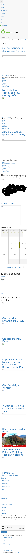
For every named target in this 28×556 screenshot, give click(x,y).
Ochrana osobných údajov (10, 547)
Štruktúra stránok (8, 550)
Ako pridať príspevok (7, 504)
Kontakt (4, 513)
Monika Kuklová (6, 75)
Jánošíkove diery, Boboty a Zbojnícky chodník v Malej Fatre (13, 452)
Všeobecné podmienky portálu (11, 544)
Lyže (3, 123)
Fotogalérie (4, 10)
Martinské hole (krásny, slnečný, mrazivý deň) (11, 92)
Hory (3, 78)
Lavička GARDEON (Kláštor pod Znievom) (13, 49)
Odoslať (4, 532)
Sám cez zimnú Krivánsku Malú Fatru (13, 319)
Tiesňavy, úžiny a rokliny (8, 167)
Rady (2, 20)
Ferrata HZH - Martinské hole (10, 474)
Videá (2, 7)
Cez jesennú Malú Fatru (11, 340)
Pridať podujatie (6, 490)
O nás (3, 510)
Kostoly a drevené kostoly (8, 163)
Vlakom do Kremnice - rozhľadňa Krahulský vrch (13, 408)
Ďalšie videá (4, 478)
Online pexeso (8, 203)
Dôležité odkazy (6, 501)
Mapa (2, 16)
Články (3, 4)
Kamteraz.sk (5, 37)
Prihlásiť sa (4, 23)
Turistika (4, 83)
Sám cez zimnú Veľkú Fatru (13, 430)
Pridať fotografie (6, 486)
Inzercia (4, 507)
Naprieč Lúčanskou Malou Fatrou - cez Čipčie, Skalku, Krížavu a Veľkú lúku (13, 363)
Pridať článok (23, 40)
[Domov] (10, 32)
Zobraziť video (5, 86)
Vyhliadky (4, 85)
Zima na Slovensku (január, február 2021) (13, 133)
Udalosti (3, 13)
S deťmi (4, 81)
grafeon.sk (16, 552)
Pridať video (5, 483)
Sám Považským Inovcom (11, 386)
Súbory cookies (7, 541)
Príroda (4, 80)
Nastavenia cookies (8, 537)
